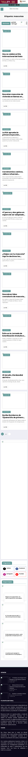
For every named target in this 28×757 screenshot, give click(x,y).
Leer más (5, 65)
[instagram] (13, 5)
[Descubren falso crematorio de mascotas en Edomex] (14, 279)
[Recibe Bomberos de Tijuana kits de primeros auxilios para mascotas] (14, 400)
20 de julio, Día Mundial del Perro (12, 376)
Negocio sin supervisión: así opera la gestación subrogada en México (13, 597)
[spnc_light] (26, 9)
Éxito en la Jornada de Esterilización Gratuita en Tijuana (13, 334)
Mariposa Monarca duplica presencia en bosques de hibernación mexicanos (17, 686)
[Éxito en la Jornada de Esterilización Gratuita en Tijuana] (14, 320)
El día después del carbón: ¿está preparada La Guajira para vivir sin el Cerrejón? (13, 635)
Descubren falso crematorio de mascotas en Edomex (13, 295)
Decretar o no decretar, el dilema (19, 693)
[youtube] (15, 5)
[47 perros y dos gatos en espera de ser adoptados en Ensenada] (14, 198)
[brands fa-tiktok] (18, 5)
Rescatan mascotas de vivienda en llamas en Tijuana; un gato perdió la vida (14, 95)
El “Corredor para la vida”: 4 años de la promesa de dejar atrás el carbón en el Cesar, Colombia (13, 616)
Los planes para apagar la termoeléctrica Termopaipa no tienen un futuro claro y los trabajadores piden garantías (13, 653)
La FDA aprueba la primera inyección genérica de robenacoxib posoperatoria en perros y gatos (13, 133)
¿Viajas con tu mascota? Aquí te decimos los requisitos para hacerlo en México (13, 255)
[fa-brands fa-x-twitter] (11, 5)
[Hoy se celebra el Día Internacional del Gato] (14, 38)
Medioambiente (6, 50)
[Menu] (2, 9)
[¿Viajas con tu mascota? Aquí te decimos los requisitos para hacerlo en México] (14, 239)
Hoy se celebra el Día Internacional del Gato (12, 55)
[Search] (23, 9)
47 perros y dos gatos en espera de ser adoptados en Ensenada (13, 213)
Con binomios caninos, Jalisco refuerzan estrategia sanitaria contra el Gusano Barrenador (12, 173)
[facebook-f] (9, 5)
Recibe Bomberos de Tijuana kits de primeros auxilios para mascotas (13, 416)
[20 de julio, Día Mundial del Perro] (14, 360)
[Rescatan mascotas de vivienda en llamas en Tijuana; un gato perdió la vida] (14, 79)
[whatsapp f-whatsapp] (17, 5)
